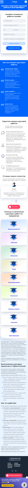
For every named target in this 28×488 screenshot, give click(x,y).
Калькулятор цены (8, 485)
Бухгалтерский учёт (14, 229)
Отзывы (16, 463)
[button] (2, 2)
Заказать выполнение (15, 475)
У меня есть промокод (14, 43)
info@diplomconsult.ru (15, 460)
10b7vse (4, 482)
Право (14, 269)
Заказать (10, 464)
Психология (14, 295)
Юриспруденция (14, 335)
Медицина (14, 242)
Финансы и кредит (14, 309)
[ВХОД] (26, 2)
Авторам (10, 467)
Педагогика (14, 255)
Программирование (14, 282)
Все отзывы (15, 206)
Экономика (14, 322)
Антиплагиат (17, 464)
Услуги (9, 463)
